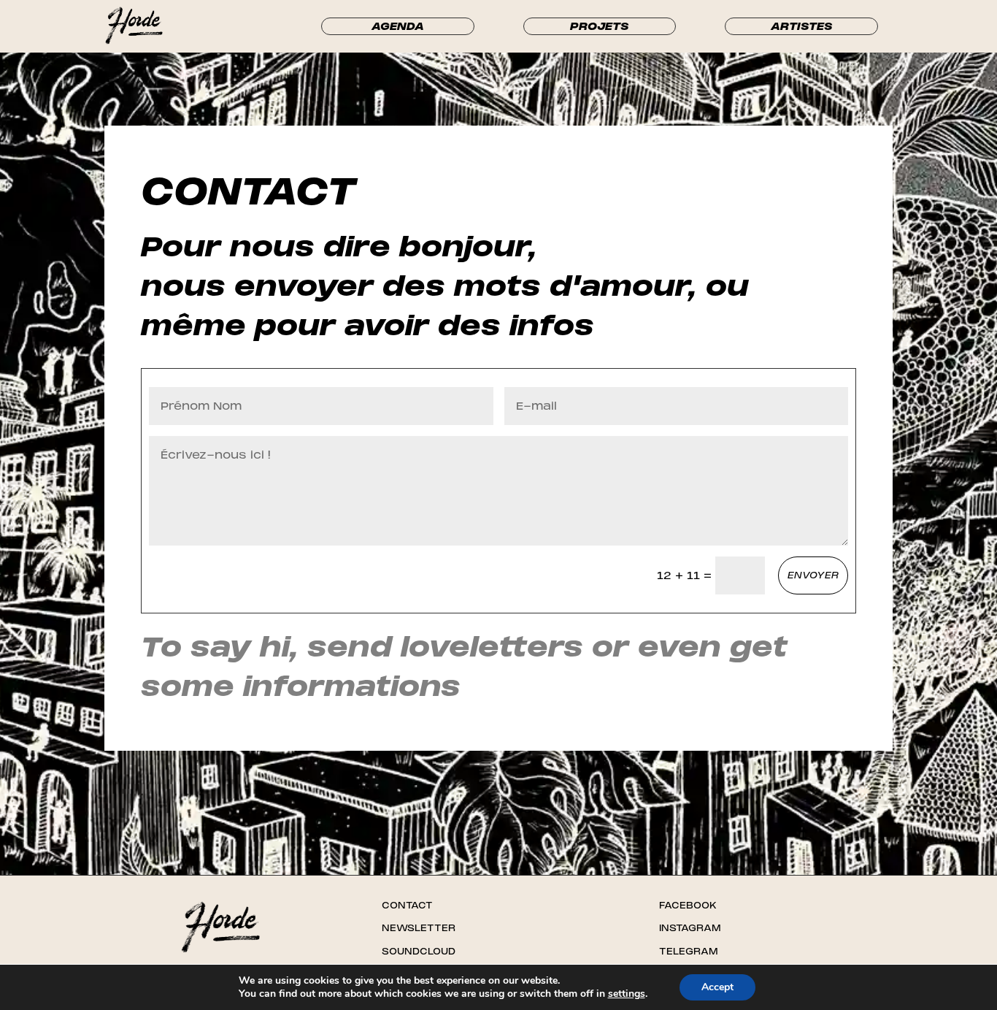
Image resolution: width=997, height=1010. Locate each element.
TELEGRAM (688, 951)
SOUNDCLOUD (418, 951)
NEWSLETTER (418, 928)
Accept (717, 987)
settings (626, 994)
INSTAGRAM (690, 928)
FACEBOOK (688, 905)
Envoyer (813, 575)
